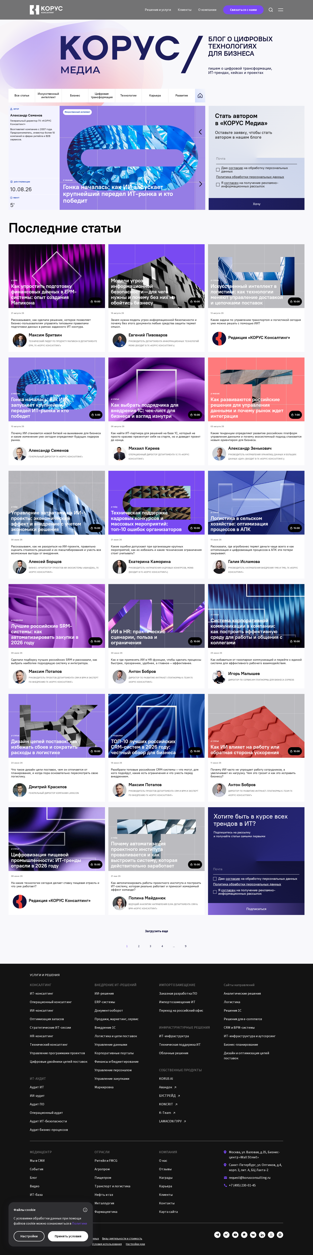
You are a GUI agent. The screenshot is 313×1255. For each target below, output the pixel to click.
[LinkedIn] (262, 1235)
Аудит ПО (37, 1104)
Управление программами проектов (57, 1053)
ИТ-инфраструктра (174, 1036)
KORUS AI (166, 1078)
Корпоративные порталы (114, 1053)
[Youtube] (235, 1235)
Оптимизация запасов (47, 1019)
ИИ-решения (104, 993)
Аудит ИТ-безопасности (48, 1121)
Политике (79, 1223)
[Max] (280, 1235)
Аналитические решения (242, 993)
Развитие (181, 95)
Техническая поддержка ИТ (180, 1044)
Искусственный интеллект (48, 95)
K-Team (165, 1112)
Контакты (167, 1203)
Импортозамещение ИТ (177, 1002)
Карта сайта (168, 1211)
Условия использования (107, 1244)
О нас (163, 1160)
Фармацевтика (106, 1211)
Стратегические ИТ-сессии (50, 1027)
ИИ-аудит (37, 1095)
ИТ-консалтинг (41, 993)
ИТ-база (36, 1194)
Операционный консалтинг (51, 1002)
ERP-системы (105, 1002)
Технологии (128, 95)
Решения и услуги (158, 9)
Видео (34, 1186)
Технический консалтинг (49, 1044)
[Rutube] (226, 1235)
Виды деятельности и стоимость (122, 1239)
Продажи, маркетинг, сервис (116, 1019)
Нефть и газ (104, 1194)
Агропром (102, 1169)
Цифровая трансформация (102, 95)
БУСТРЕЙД (167, 1095)
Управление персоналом (113, 1070)
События (36, 1169)
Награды (165, 1177)
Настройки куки (135, 1244)
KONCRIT (166, 1104)
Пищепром (103, 1177)
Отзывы (165, 1169)
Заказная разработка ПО (178, 993)
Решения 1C (232, 1010)
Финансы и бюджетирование (117, 1061)
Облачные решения (173, 1053)
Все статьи (21, 95)
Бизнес (75, 95)
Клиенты (184, 9)
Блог (33, 1177)
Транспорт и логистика (112, 1186)
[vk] (253, 1235)
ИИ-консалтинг (41, 1010)
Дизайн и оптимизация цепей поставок (246, 1056)
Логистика (232, 1002)
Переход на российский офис (181, 1010)
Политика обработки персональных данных (250, 177)
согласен (231, 183)
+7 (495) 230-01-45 (242, 1185)
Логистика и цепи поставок (116, 1036)
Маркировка (104, 1087)
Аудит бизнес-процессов (49, 1129)
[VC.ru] (271, 1235)
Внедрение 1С (105, 1027)
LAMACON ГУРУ (170, 1121)
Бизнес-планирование (241, 1044)
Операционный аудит (46, 1112)
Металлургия (104, 1203)
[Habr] (244, 1235)
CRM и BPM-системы (239, 1027)
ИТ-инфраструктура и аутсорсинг (250, 1036)
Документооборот (109, 1010)
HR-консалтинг (41, 1036)
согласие (236, 168)
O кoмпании (207, 9)
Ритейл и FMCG (106, 1160)
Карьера (155, 95)
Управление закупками (112, 1078)
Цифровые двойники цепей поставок (58, 1061)
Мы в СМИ (37, 1160)
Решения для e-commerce (243, 1019)
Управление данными (111, 1044)
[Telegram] (217, 1235)
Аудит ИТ (37, 1087)
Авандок (166, 1087)
